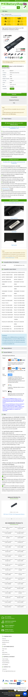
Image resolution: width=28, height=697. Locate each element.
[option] (14, 43)
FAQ (3, 650)
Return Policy (4, 652)
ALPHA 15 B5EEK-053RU (19, 274)
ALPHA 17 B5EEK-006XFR (7, 277)
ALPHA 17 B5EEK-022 (6, 279)
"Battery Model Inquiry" (10, 257)
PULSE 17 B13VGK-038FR (7, 312)
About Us (4, 638)
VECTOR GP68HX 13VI (18, 326)
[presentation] (14, 94)
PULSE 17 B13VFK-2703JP (7, 307)
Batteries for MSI (8, 14)
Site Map (4, 644)
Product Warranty (5, 640)
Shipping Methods (5, 660)
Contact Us (4, 669)
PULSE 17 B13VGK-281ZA (19, 312)
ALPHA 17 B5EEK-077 (18, 279)
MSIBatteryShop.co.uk (13, 688)
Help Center (4, 648)
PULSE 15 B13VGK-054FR (7, 300)
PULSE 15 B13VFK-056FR (19, 298)
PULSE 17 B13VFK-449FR (19, 307)
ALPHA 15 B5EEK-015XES (7, 274)
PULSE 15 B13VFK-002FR (19, 295)
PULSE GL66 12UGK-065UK (7, 314)
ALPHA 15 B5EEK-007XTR (19, 272)
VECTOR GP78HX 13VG (6, 328)
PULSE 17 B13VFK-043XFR (19, 305)
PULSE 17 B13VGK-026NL (7, 310)
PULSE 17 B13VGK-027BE (19, 310)
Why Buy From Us (5, 642)
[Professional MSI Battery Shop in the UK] (14, 5)
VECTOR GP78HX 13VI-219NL (8, 331)
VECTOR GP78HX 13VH (19, 328)
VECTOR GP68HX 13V (6, 326)
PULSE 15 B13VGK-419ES (19, 300)
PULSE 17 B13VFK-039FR (7, 305)
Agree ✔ (18, 695)
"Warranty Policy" (5, 188)
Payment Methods (5, 662)
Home (2, 14)
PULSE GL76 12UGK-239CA (7, 321)
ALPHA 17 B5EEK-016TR (19, 277)
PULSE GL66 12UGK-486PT (7, 317)
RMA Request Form (6, 654)
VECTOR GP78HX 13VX (19, 331)
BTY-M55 (4, 265)
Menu (5, 11)
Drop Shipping (5, 664)
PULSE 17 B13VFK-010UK (19, 302)
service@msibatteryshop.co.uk (9, 671)
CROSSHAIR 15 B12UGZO (7, 286)
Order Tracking (5, 659)
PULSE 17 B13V (5, 302)
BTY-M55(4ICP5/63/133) (19, 265)
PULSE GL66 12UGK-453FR (19, 314)
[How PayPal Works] (20, 683)
